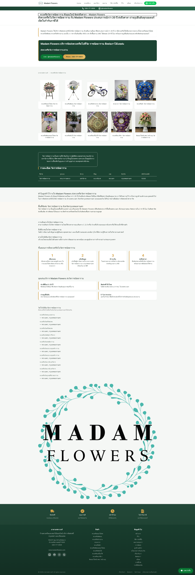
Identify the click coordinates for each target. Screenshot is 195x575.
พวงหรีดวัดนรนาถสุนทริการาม (49, 348)
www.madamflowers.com (57, 550)
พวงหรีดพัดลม (97, 536)
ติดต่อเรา (138, 556)
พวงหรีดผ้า (97, 545)
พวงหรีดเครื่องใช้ (97, 553)
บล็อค (129, 3)
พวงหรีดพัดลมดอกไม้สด (97, 548)
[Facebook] (54, 555)
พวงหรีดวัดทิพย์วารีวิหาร (47, 335)
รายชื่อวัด (138, 562)
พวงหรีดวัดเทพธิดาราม (47, 342)
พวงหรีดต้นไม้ (97, 551)
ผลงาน (105, 3)
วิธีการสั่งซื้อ (114, 3)
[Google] (64, 555)
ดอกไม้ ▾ (96, 3)
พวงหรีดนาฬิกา (97, 556)
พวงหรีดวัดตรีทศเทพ (46, 321)
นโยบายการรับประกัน (138, 551)
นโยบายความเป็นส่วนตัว (150, 572)
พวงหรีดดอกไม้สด (97, 533)
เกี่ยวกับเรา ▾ (138, 3)
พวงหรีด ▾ (87, 3)
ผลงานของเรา (138, 542)
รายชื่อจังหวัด (138, 565)
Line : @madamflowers (51, 57)
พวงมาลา (97, 542)
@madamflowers (107, 8)
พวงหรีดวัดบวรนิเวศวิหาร (48, 362)
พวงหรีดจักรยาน (97, 539)
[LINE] (50, 555)
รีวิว (122, 3)
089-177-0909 (89, 8)
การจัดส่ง (138, 545)
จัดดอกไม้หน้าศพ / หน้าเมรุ (97, 559)
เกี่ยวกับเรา (138, 553)
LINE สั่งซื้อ (151, 3)
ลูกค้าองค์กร (138, 548)
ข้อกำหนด (138, 572)
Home (79, 3)
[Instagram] (59, 555)
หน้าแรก (138, 533)
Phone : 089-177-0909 (74, 57)
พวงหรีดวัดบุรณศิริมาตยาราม (49, 375)
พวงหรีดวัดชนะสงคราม (47, 315)
